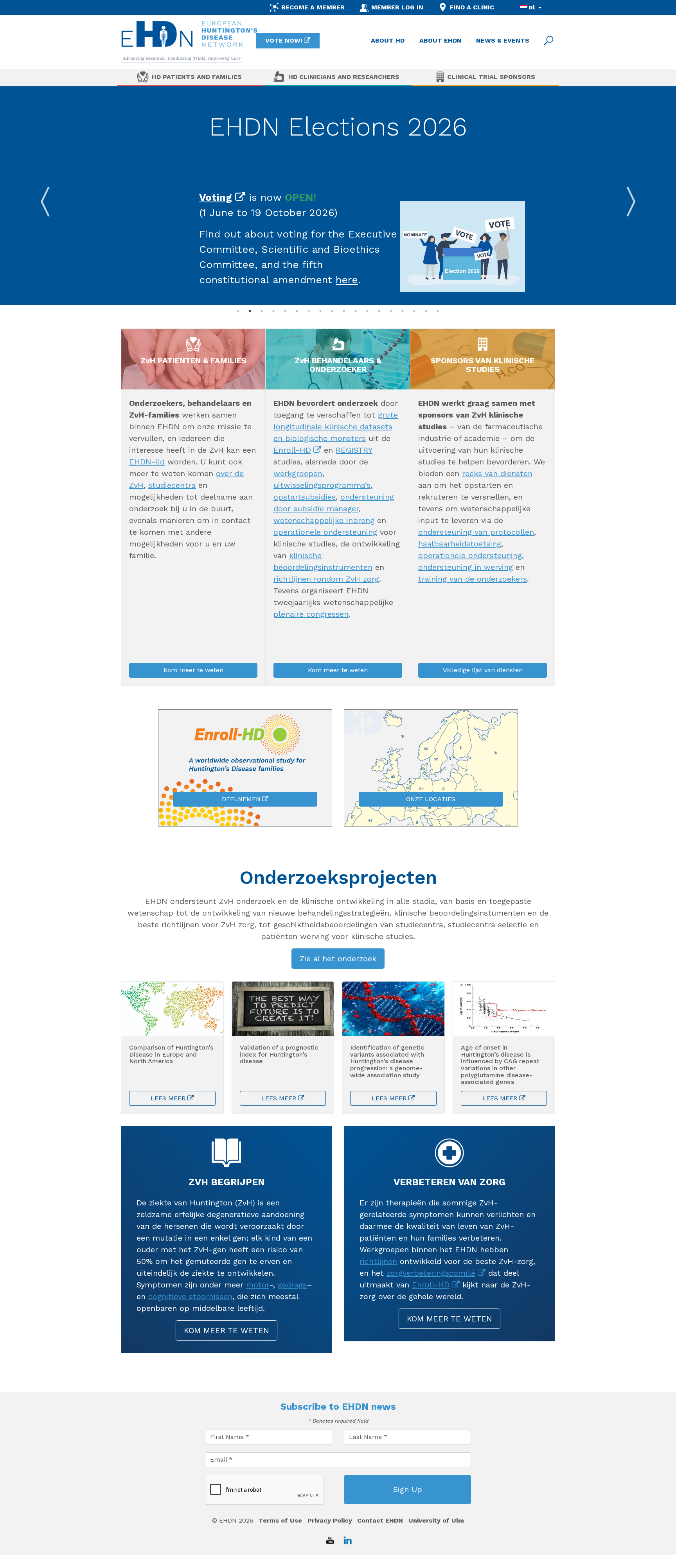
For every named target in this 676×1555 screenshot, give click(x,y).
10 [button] (344, 311)
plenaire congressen (311, 614)
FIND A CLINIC (472, 7)
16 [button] (414, 311)
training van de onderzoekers (472, 579)
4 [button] (273, 311)
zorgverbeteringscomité (431, 1273)
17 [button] (426, 311)
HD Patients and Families (197, 76)
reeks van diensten (497, 473)
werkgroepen (297, 473)
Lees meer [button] (168, 1098)
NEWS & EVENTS (502, 40)
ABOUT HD (388, 40)
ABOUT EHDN (440, 40)
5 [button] (285, 311)
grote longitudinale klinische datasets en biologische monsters (335, 426)
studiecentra (172, 485)
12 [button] (367, 311)
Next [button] (631, 195)
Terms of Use (280, 1520)
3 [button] (262, 311)
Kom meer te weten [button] (193, 670)
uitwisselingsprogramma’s (321, 485)
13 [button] (379, 311)
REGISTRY (354, 450)
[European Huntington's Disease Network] (189, 42)
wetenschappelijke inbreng (323, 520)
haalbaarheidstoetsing (459, 543)
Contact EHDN (380, 1520)
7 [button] (309, 311)
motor (257, 1284)
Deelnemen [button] (241, 799)
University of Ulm (436, 1520)
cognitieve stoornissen (190, 1296)
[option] (338, 195)
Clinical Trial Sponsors (491, 76)
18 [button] (438, 311)
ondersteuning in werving (465, 567)
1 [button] (238, 311)
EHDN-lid (147, 461)
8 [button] (320, 311)
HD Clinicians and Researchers (343, 76)
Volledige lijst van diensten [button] (483, 670)
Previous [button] (45, 195)
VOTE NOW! (283, 40)
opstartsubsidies (304, 497)
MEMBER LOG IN (397, 7)
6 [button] (297, 311)
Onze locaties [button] (430, 799)
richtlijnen (378, 1261)
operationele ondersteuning (325, 532)
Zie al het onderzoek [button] (338, 958)
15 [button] (402, 311)
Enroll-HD (292, 450)
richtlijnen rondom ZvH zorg (326, 579)
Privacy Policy (329, 1520)
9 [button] (332, 311)
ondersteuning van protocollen (476, 532)
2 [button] (250, 311)
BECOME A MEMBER (313, 7)
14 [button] (391, 311)
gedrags (292, 1284)
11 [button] (356, 311)
